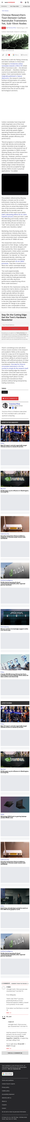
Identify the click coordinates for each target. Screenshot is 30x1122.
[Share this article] (3, 55)
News (3, 28)
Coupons (4, 1104)
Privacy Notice (22, 334)
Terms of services (21, 333)
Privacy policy (5, 1087)
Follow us (17, 55)
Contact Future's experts (8, 1084)
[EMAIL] (16, 408)
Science (4, 392)
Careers (4, 1108)
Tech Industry (5, 10)
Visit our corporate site (14, 1069)
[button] (28, 2)
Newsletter (25, 55)
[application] (15, 183)
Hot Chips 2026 (14, 6)
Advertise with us (6, 1098)
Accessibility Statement (8, 1094)
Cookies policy (5, 1091)
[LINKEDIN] (13, 408)
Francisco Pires (12, 27)
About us (4, 1101)
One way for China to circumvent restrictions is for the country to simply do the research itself (15, 366)
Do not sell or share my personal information (14, 1111)
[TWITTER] (10, 408)
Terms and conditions (8, 1080)
